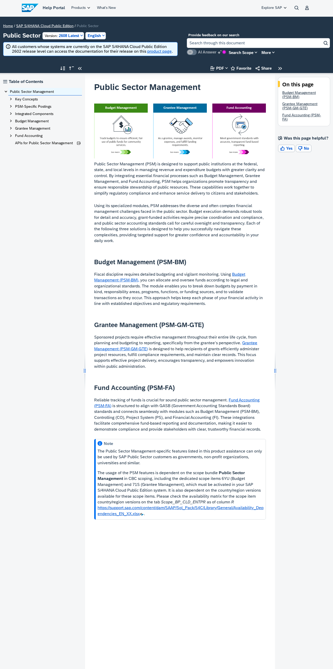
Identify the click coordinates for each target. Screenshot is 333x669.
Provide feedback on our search (213, 35)
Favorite (241, 68)
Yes (286, 148)
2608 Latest (62, 35)
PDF (217, 68)
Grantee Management (32, 128)
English (94, 35)
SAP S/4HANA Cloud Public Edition (45, 26)
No (303, 148)
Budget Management (32, 121)
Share (263, 68)
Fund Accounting (28, 136)
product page (159, 51)
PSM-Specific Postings (33, 106)
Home (8, 26)
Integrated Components (34, 114)
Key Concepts (26, 99)
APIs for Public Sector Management (44, 143)
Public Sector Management (32, 91)
